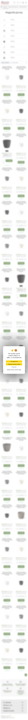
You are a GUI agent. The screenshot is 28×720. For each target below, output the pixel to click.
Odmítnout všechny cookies (14, 364)
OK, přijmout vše (14, 361)
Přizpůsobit (14, 367)
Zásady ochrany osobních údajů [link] (14, 369)
